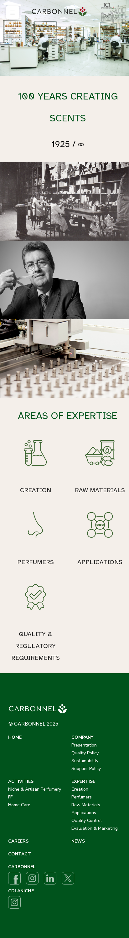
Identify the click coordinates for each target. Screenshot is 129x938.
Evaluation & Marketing (94, 828)
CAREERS (18, 841)
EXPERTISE (83, 781)
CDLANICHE (21, 891)
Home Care (19, 805)
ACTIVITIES (21, 781)
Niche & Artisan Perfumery (34, 789)
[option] (64, 38)
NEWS (78, 841)
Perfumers (81, 797)
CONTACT (19, 854)
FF (10, 797)
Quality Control (86, 820)
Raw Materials (85, 805)
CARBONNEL (21, 867)
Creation (79, 789)
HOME (15, 737)
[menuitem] (60, 11)
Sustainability (84, 761)
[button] (12, 12)
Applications (83, 813)
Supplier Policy (86, 769)
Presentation (84, 745)
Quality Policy (85, 753)
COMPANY (82, 737)
